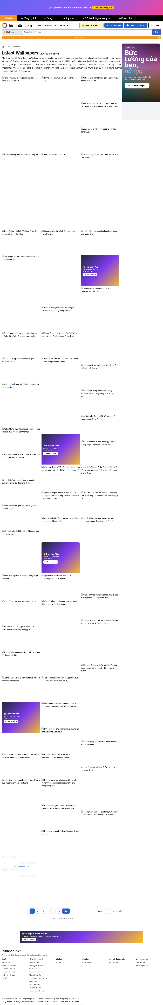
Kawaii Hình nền (34, 969)
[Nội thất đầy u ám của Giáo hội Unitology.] (19, 601)
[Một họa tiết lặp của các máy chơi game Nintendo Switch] (21, 360)
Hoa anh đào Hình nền (37, 991)
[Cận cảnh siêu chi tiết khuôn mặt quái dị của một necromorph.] (21, 532)
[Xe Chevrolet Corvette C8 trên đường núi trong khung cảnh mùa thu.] (100, 417)
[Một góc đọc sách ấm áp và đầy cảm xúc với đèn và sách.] (100, 264)
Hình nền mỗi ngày (8, 975)
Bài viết (4, 978)
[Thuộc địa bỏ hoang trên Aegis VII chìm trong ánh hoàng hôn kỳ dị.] (21, 654)
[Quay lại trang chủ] (17, 25)
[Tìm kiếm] (157, 32)
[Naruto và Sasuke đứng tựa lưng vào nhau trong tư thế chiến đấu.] (21, 79)
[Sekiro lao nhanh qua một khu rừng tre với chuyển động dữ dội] (21, 507)
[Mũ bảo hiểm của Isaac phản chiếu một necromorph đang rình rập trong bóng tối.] (100, 520)
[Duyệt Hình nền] (159, 37)
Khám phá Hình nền (9, 966)
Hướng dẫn (68, 18)
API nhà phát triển (142, 966)
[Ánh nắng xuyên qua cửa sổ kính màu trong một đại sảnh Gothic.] (21, 258)
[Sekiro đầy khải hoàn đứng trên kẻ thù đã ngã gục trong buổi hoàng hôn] (61, 520)
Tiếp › (66, 911)
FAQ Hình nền (114, 962)
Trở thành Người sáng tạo (97, 18)
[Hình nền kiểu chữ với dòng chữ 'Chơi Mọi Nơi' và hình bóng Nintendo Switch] (61, 360)
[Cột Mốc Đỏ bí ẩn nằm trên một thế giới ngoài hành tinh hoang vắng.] (21, 679)
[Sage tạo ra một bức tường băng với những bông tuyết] (100, 130)
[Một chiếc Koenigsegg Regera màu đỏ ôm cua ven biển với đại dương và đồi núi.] (21, 481)
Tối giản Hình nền (35, 988)
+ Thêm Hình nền (114, 25)
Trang (99, 911)
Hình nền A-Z (87, 962)
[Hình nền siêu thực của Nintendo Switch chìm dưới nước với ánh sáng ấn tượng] (21, 781)
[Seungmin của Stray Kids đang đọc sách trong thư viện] (61, 232)
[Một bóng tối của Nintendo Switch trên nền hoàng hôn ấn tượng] (100, 366)
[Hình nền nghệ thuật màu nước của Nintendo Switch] (21, 711)
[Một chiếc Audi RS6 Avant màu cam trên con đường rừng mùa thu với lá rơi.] (21, 456)
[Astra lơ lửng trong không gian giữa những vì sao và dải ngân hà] (100, 79)
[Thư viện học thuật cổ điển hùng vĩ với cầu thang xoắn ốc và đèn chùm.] (21, 232)
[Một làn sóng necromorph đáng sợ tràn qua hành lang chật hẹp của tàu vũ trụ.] (61, 679)
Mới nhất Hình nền (8, 969)
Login (156, 25)
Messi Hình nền (34, 962)
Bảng (49, 18)
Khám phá (126, 18)
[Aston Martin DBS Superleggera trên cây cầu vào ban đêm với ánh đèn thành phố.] (21, 430)
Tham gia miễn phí (137, 25)
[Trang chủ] (3, 46)
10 (59, 911)
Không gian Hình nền (36, 966)
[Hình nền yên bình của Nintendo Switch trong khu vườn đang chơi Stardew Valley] (21, 756)
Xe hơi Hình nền (34, 984)
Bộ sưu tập (50, 25)
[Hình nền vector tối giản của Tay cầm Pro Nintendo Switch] (100, 768)
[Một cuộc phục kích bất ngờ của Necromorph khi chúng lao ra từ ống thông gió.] (61, 602)
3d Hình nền (33, 981)
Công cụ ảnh (29, 18)
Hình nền (8, 18)
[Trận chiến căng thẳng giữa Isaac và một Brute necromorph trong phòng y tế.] (21, 628)
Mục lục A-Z (6, 962)
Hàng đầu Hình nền (9, 972)
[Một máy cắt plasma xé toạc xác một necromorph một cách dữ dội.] (61, 577)
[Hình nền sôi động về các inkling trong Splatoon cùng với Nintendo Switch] (61, 756)
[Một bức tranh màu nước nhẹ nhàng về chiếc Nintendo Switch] (21, 385)
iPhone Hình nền (35, 975)
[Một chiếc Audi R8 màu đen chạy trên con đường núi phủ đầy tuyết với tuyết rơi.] (100, 443)
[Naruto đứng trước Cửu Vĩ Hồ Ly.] (55, 154)
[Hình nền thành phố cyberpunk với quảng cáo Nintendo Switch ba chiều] (61, 730)
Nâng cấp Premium (93, 25)
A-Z (39, 25)
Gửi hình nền (140, 962)
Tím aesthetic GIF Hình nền (39, 978)
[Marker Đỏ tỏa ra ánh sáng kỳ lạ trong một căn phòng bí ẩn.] (61, 551)
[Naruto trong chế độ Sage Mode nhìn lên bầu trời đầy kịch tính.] (100, 156)
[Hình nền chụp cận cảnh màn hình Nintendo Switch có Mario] (100, 743)
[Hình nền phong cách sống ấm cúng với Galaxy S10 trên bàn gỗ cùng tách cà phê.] (61, 309)
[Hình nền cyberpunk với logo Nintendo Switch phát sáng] (61, 832)
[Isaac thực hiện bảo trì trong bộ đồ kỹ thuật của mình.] (21, 577)
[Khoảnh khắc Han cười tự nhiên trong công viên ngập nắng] (100, 232)
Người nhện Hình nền (36, 972)
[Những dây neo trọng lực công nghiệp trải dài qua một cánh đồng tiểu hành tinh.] (100, 596)
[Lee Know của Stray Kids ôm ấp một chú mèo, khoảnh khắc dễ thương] (100, 290)
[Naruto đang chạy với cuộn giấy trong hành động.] (61, 79)
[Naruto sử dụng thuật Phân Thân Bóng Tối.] (20, 154)
